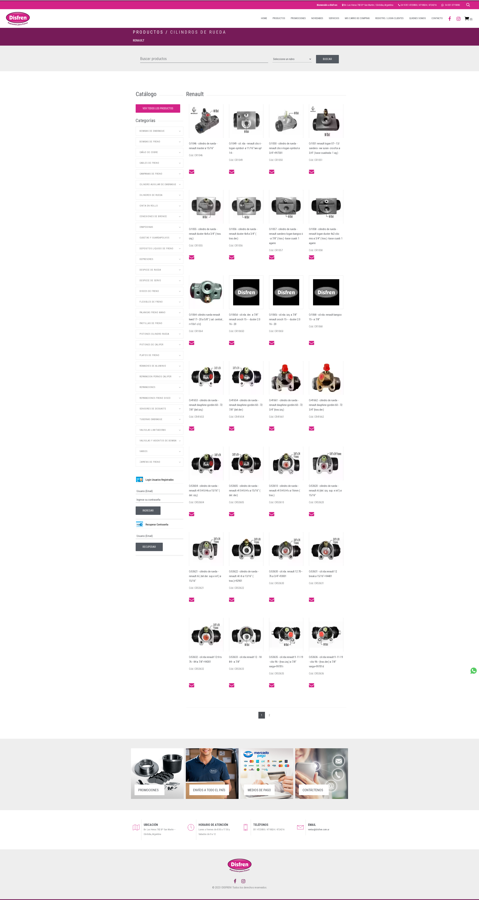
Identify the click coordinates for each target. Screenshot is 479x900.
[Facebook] (235, 881)
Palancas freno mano (153, 312)
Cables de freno (149, 163)
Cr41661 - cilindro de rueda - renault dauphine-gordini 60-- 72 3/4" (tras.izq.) (286, 405)
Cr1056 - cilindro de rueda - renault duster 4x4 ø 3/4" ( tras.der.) (243, 234)
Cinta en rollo (149, 205)
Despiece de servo (150, 280)
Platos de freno (149, 355)
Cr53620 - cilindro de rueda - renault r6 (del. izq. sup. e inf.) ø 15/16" (325, 490)
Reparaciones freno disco (155, 398)
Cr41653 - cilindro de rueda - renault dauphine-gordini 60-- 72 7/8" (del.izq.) (205, 405)
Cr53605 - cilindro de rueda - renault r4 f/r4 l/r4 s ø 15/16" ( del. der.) (244, 490)
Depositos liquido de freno (156, 248)
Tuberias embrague (151, 419)
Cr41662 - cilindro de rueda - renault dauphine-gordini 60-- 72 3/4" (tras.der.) (325, 405)
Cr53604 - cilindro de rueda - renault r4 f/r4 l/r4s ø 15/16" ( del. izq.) (204, 490)
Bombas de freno (150, 141)
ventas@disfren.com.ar (318, 829)
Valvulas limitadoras (153, 430)
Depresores (146, 259)
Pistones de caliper (151, 344)
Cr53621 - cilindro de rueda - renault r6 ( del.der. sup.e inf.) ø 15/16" (205, 576)
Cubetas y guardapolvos (154, 237)
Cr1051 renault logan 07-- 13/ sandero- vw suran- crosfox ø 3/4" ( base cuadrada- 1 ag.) (324, 148)
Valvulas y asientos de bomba (158, 440)
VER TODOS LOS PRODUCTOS (158, 108)
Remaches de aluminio (153, 366)
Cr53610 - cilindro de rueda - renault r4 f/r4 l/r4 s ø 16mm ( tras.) (284, 490)
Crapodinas (146, 227)
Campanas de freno (151, 173)
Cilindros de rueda (198, 32)
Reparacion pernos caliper (155, 376)
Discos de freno (149, 291)
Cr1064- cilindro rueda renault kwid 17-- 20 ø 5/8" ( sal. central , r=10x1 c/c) (206, 319)
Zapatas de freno (150, 462)
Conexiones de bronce (153, 216)
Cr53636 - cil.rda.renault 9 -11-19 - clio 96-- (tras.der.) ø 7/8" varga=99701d (326, 662)
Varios (143, 451)
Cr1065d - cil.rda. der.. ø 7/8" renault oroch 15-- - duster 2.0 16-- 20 (244, 319)
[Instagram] (243, 881)
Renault (138, 40)
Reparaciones (147, 387)
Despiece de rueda (150, 270)
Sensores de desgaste (153, 408)
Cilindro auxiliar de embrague (158, 184)
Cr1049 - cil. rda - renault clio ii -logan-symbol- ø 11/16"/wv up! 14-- (245, 148)
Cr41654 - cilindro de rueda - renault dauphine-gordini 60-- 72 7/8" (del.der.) (246, 405)
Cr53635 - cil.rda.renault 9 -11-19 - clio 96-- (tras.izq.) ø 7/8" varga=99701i (286, 662)
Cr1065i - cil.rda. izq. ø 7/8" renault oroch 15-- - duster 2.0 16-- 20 (284, 319)
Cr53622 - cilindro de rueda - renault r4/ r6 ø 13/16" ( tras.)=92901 (244, 576)
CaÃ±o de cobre (149, 152)
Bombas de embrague (152, 131)
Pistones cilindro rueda (154, 334)
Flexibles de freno (151, 301)
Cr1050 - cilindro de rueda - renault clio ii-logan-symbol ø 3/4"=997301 (284, 148)
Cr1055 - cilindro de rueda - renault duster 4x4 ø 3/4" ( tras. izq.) (205, 234)
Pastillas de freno (151, 323)
